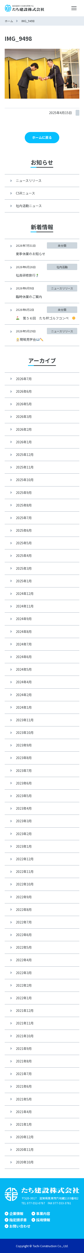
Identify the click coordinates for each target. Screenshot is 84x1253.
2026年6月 (24, 391)
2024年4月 (24, 682)
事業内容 (43, 1213)
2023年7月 (24, 770)
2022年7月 (24, 922)
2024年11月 (25, 606)
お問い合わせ (19, 1226)
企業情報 (16, 1213)
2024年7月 (24, 644)
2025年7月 (24, 517)
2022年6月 (24, 934)
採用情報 (43, 1219)
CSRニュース (25, 193)
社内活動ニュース (29, 205)
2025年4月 (24, 555)
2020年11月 (25, 1149)
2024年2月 (24, 694)
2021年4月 (24, 1111)
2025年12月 (25, 454)
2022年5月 (24, 947)
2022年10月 (25, 884)
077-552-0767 (36, 1203)
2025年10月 (25, 479)
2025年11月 (25, 467)
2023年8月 (24, 757)
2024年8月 (24, 631)
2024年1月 (24, 707)
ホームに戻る (42, 137)
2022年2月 (24, 985)
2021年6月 (24, 1086)
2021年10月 (25, 1036)
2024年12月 (25, 593)
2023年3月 (24, 821)
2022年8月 (24, 909)
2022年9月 (24, 897)
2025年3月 (24, 568)
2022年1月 (24, 998)
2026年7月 (24, 378)
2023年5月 (24, 795)
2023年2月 (24, 833)
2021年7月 (24, 1073)
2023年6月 (24, 783)
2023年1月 (24, 846)
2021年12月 (25, 1010)
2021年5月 (24, 1099)
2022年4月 (24, 960)
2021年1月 (24, 1124)
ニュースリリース (29, 180)
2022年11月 (25, 871)
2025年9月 (24, 492)
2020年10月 (25, 1162)
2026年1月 (24, 442)
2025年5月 (24, 543)
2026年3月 (24, 416)
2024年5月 (24, 669)
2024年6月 (24, 656)
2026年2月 (24, 429)
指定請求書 (18, 1219)
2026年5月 (24, 404)
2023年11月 (25, 720)
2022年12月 (25, 859)
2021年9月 (24, 1048)
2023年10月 (25, 732)
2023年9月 (24, 745)
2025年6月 (24, 530)
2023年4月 (24, 808)
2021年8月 (24, 1061)
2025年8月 (24, 505)
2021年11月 (25, 1023)
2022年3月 (24, 972)
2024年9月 (24, 618)
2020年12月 (25, 1137)
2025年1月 (24, 581)
